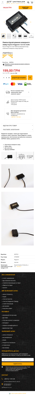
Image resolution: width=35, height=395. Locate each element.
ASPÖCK (11, 62)
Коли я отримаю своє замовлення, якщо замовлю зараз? (17, 92)
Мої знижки (6, 306)
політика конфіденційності (12, 370)
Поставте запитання (11, 129)
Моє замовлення (8, 275)
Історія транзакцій (8, 303)
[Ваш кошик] (32, 2)
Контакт (5, 287)
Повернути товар (7, 285)
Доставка (5, 317)
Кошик (4, 296)
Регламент (5, 322)
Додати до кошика (19, 78)
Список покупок (7, 299)
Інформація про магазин (9, 315)
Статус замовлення (8, 278)
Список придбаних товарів (10, 301)
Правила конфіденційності (10, 325)
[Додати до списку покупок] (30, 77)
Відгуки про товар (10, 126)
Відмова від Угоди (7, 328)
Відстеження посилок (9, 280)
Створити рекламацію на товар (12, 283)
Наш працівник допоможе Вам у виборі (18, 114)
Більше (19, 266)
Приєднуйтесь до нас (10, 351)
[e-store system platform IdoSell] (17, 393)
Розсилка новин (7, 308)
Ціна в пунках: (14, 100)
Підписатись (17, 364)
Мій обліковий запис (10, 291)
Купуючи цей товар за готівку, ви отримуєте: (19, 102)
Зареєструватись (8, 294)
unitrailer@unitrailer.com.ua (12, 381)
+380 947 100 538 (15, 117)
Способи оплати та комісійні (10, 320)
